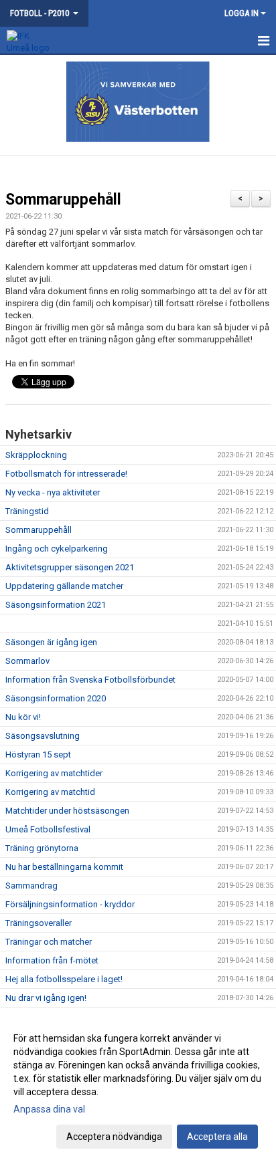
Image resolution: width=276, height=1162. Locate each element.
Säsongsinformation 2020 (55, 698)
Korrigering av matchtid (50, 792)
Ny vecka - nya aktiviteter (52, 492)
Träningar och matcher (48, 942)
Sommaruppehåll (63, 200)
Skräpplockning (36, 455)
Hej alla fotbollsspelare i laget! (64, 979)
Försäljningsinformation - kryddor (70, 904)
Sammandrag (31, 886)
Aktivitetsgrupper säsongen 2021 (69, 567)
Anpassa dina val (49, 1109)
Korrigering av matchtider (53, 773)
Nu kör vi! (23, 717)
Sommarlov (27, 661)
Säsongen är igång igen (51, 642)
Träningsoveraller (38, 923)
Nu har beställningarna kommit (64, 867)
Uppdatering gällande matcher (64, 586)
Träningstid (27, 511)
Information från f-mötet (51, 960)
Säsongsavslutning (42, 736)
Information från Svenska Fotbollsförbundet (90, 680)
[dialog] (138, 1087)
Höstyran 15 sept (38, 754)
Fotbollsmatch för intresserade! (66, 474)
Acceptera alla (217, 1136)
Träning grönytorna (41, 848)
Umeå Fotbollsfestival (47, 829)
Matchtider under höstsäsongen (67, 811)
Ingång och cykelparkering (56, 549)
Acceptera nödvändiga (114, 1136)
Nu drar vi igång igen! (45, 998)
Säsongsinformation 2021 (55, 605)
